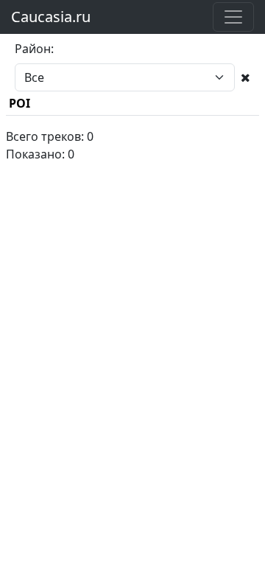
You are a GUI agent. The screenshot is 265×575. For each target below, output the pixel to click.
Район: (34, 49)
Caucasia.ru (51, 17)
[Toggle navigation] (233, 17)
